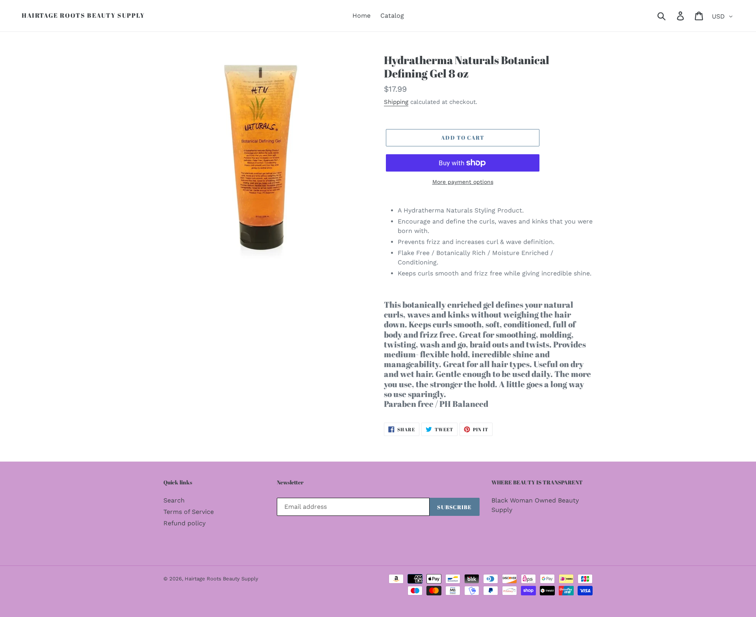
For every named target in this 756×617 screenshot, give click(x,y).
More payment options (462, 182)
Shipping (396, 101)
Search (174, 500)
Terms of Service (188, 511)
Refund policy (184, 523)
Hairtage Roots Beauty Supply (83, 15)
